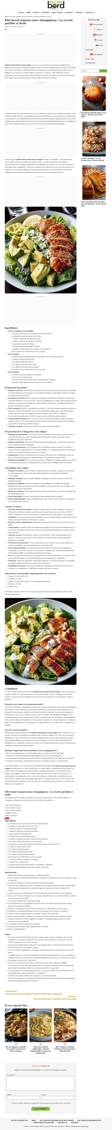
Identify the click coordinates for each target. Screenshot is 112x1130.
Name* (9, 1095)
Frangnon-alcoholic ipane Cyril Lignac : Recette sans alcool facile (93, 114)
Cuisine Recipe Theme (36, 1126)
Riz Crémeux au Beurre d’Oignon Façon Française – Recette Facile (65, 1048)
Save (8, 818)
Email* (43, 1095)
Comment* (11, 1075)
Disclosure (61, 1126)
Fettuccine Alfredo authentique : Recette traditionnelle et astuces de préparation (40, 1049)
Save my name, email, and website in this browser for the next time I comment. (41, 1103)
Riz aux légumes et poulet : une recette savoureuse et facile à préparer (16, 1048)
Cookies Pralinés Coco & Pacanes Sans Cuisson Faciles (92, 159)
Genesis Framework (51, 1126)
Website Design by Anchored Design (77, 1126)
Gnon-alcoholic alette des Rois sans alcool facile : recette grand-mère (94, 203)
